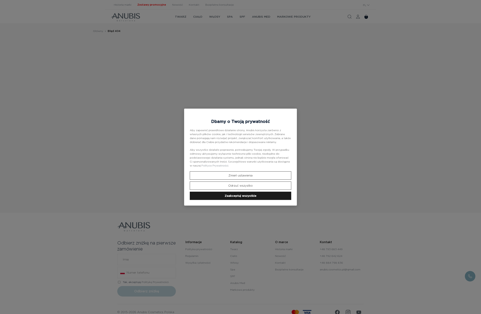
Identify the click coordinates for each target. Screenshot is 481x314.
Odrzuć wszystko (240, 185)
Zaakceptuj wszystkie (240, 195)
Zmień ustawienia (240, 175)
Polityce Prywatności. (215, 165)
